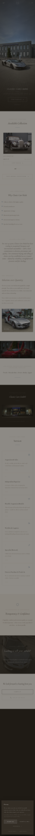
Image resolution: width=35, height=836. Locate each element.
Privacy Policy (12, 831)
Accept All (10, 821)
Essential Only (24, 821)
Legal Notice (23, 831)
